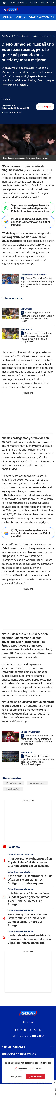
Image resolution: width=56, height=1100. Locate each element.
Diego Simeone (13, 783)
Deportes (22, 1068)
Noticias (38, 1068)
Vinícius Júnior (37, 783)
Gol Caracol (32, 3)
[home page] (4, 3)
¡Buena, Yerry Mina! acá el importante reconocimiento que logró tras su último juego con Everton (37, 282)
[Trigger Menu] (4, 9)
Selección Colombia (30, 732)
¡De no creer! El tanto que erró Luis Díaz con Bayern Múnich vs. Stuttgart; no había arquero (30, 879)
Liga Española (13, 789)
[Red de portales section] (51, 1046)
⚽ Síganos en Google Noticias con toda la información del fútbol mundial (30, 533)
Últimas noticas (17, 3)
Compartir (47, 106)
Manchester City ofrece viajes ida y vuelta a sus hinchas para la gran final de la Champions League (37, 760)
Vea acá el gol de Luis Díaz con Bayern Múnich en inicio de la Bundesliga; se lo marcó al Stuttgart (27, 920)
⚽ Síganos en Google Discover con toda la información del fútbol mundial (30, 221)
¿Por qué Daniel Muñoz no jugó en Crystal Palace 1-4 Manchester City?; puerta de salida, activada (30, 862)
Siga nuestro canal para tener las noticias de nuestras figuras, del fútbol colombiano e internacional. (31, 208)
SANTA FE (20, 17)
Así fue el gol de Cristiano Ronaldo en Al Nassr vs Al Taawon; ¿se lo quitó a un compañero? (36, 337)
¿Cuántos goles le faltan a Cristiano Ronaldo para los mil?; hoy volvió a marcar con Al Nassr (37, 316)
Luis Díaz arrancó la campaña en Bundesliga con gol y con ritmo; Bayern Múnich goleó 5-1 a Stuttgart (29, 898)
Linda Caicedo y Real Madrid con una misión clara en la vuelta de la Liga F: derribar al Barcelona (29, 939)
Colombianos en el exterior (33, 274)
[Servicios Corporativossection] (51, 1054)
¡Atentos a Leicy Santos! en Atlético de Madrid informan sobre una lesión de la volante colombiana (37, 739)
